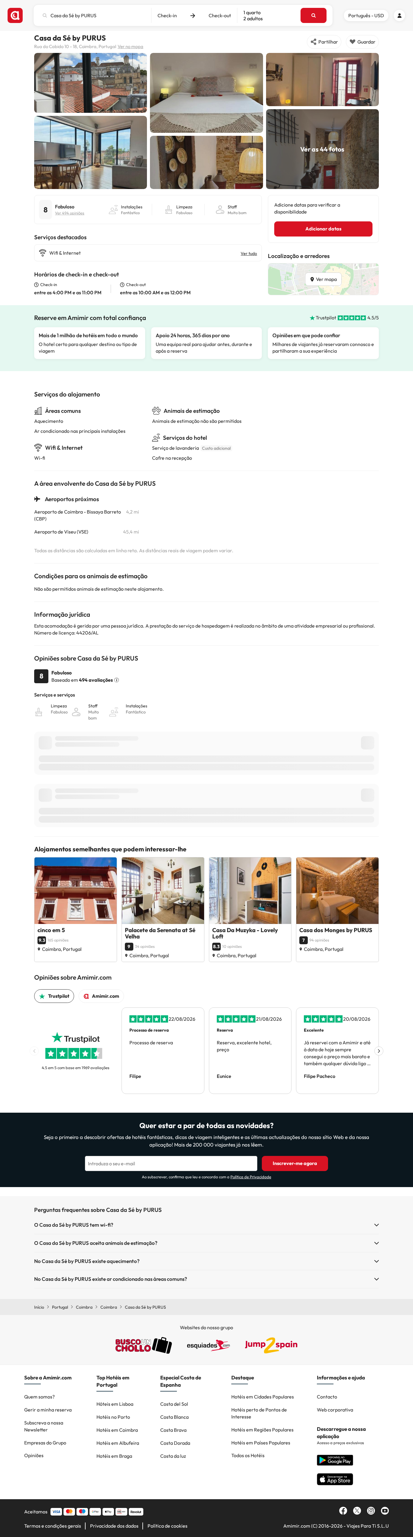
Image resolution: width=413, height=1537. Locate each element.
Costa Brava (173, 1430)
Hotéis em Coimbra (117, 1430)
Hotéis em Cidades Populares (262, 1397)
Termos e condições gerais (52, 1526)
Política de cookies (167, 1526)
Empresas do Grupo (45, 1443)
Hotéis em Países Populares (260, 1443)
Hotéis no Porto (113, 1417)
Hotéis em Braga (114, 1456)
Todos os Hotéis (248, 1455)
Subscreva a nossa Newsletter (43, 1426)
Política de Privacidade (250, 1176)
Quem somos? (39, 1397)
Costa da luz (173, 1456)
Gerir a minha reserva (48, 1410)
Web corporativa (335, 1410)
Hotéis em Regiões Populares (262, 1430)
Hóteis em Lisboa (114, 1404)
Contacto (327, 1397)
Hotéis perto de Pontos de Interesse (259, 1413)
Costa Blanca (174, 1417)
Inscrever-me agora (295, 1163)
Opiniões (34, 1455)
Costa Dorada (175, 1443)
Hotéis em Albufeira (117, 1443)
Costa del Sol (174, 1404)
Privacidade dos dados (114, 1526)
